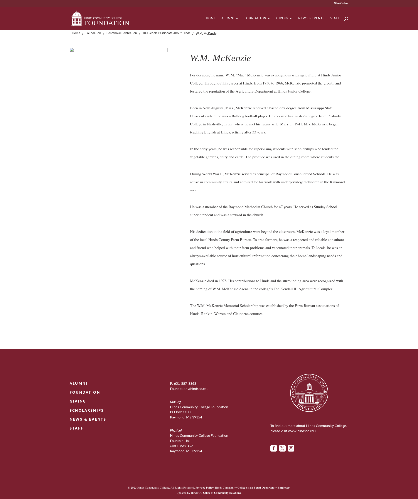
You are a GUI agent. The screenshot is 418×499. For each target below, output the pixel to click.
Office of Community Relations (222, 493)
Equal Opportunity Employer (272, 487)
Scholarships (87, 410)
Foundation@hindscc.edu (189, 389)
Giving (282, 18)
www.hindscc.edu (302, 431)
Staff (335, 18)
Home (211, 18)
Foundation (255, 18)
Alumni (227, 18)
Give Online (341, 3)
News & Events (311, 18)
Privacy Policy (205, 487)
